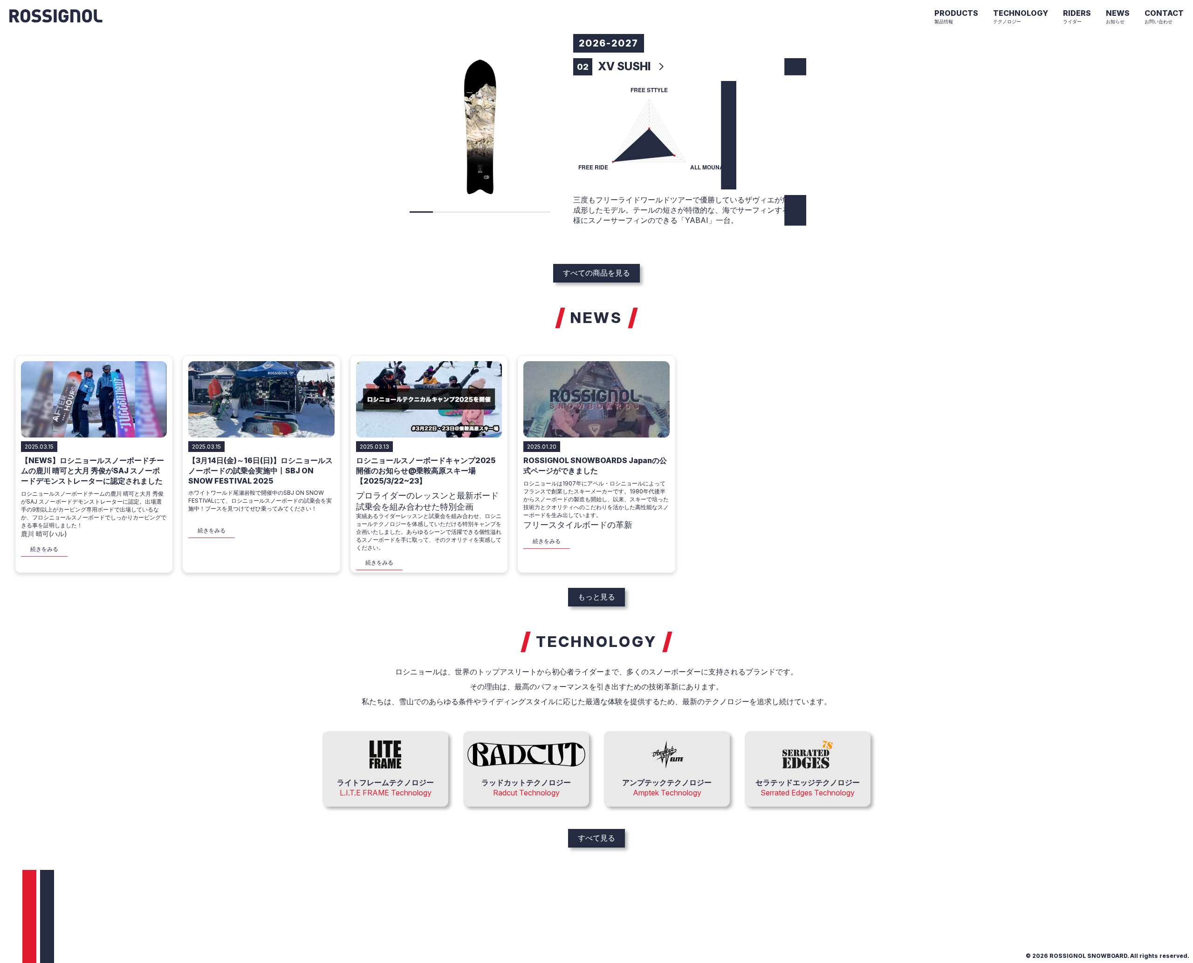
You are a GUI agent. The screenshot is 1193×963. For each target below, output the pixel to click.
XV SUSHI (624, 66)
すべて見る (596, 837)
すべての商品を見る (596, 272)
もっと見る (596, 596)
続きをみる (44, 548)
